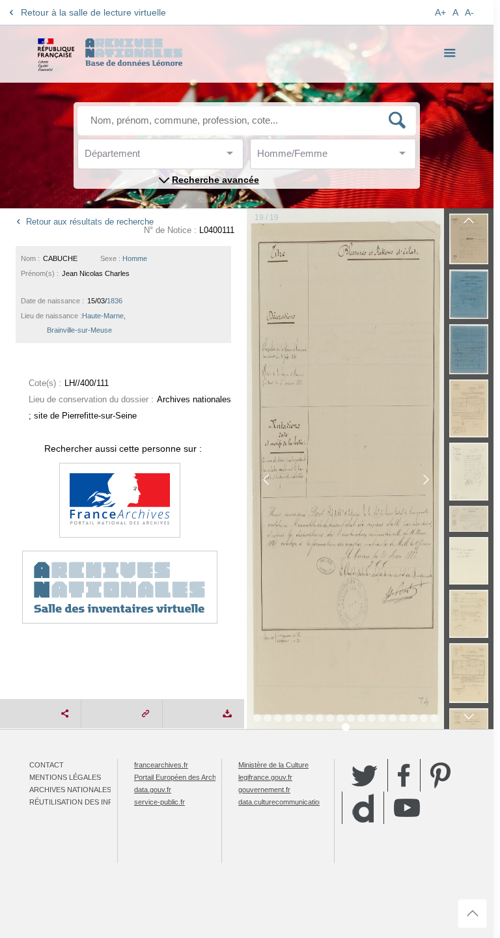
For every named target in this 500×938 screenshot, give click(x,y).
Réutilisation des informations (92, 802)
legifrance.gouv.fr (265, 777)
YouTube (407, 808)
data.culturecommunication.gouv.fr (292, 802)
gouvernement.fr (264, 789)
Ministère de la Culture (273, 765)
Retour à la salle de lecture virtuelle (93, 12)
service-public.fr (159, 802)
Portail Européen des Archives (181, 777)
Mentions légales (65, 777)
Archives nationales (70, 789)
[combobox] (143, 157)
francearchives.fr (161, 765)
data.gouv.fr (152, 789)
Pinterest (440, 775)
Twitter (365, 775)
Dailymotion (363, 808)
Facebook (404, 775)
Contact (46, 765)
